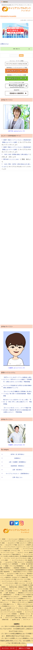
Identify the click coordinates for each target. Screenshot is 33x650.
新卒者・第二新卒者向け (17, 454)
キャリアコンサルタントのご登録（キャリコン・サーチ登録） (16, 578)
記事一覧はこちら (17, 477)
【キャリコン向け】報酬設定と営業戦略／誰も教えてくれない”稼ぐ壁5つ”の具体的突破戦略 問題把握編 (17, 393)
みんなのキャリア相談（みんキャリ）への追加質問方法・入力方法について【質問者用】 (16, 563)
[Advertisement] (16, 248)
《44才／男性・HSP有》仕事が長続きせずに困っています (16, 165)
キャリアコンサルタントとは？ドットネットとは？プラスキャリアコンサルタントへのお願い (16, 547)
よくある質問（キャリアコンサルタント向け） (16, 608)
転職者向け (17, 458)
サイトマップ (26, 619)
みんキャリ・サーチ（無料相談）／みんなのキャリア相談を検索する (16, 553)
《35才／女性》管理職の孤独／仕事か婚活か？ (16, 154)
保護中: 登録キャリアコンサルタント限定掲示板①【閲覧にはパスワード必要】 (16, 141)
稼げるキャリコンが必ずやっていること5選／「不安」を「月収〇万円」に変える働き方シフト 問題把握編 (17, 402)
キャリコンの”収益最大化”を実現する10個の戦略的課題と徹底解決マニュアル (17, 386)
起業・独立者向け (17, 469)
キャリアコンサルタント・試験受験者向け (17, 473)
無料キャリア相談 (24, 648)
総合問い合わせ (16, 619)
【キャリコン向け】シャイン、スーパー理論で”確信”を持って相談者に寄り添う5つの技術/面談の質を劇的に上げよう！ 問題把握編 (17, 410)
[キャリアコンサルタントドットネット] (16, 11)
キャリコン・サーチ (8, 648)
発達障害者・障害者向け (17, 466)
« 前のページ (4, 43)
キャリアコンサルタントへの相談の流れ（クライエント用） (16, 549)
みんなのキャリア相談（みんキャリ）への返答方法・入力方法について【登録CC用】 (16, 576)
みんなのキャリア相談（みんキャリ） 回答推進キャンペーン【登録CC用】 (16, 574)
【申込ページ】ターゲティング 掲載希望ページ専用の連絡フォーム (16, 603)
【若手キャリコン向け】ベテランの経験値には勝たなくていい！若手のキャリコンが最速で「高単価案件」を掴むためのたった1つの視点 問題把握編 (17, 379)
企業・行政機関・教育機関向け (17, 462)
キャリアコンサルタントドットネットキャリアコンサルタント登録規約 (16, 611)
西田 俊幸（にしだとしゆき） (11, 159)
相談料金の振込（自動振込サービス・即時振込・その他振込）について (16, 588)
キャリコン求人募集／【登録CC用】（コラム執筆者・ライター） (16, 590)
